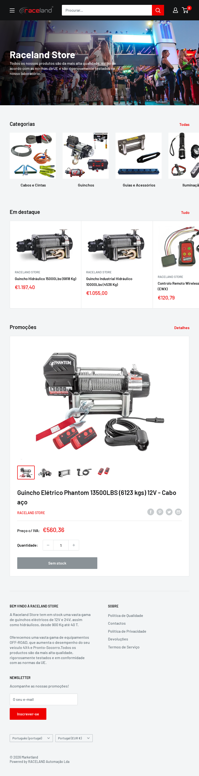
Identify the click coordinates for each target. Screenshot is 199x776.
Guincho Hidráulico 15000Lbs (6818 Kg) (45, 278)
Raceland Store (27, 272)
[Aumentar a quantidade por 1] (74, 545)
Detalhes (182, 327)
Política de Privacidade (127, 631)
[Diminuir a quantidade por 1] (48, 545)
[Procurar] (158, 10)
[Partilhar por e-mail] (178, 512)
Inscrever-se (28, 713)
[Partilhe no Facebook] (150, 512)
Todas (184, 124)
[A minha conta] (175, 10)
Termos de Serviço (124, 647)
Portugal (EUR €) (70, 738)
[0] (185, 10)
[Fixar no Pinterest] (160, 512)
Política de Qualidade (125, 615)
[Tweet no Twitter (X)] (169, 512)
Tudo (185, 212)
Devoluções (118, 639)
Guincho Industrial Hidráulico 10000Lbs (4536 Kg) (109, 281)
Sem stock (57, 563)
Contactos (117, 623)
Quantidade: (27, 545)
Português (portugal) (27, 738)
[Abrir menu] (12, 10)
